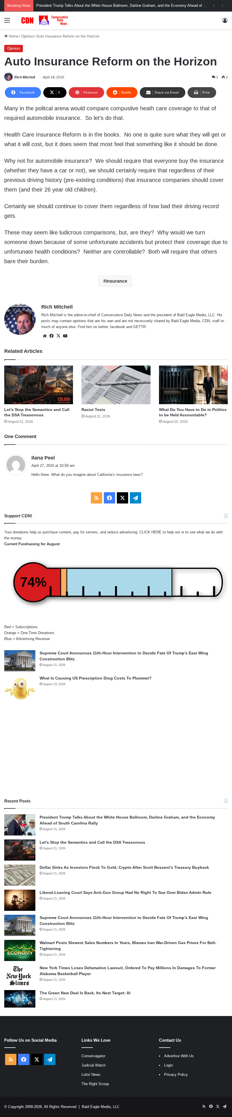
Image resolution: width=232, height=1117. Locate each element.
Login (168, 1065)
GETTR (139, 327)
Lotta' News (90, 1074)
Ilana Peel (43, 458)
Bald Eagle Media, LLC (100, 1107)
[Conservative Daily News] (45, 20)
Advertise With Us (179, 1056)
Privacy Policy (176, 1074)
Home (13, 36)
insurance (116, 281)
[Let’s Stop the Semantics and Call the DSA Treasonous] (38, 385)
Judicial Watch (93, 1065)
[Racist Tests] (115, 385)
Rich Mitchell (24, 77)
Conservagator (93, 1056)
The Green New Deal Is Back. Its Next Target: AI (85, 993)
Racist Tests (93, 409)
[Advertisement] (116, 750)
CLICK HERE (150, 532)
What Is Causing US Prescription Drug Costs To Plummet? (96, 678)
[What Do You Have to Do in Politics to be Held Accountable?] (193, 385)
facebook (117, 327)
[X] (58, 336)
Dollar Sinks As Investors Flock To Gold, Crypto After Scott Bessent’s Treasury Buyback (124, 867)
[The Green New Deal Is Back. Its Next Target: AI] (19, 999)
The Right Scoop (95, 1084)
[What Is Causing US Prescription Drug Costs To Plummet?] (19, 688)
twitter (103, 327)
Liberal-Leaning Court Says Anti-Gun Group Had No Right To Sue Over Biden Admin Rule (125, 892)
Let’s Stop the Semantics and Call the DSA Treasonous (92, 842)
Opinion (27, 36)
